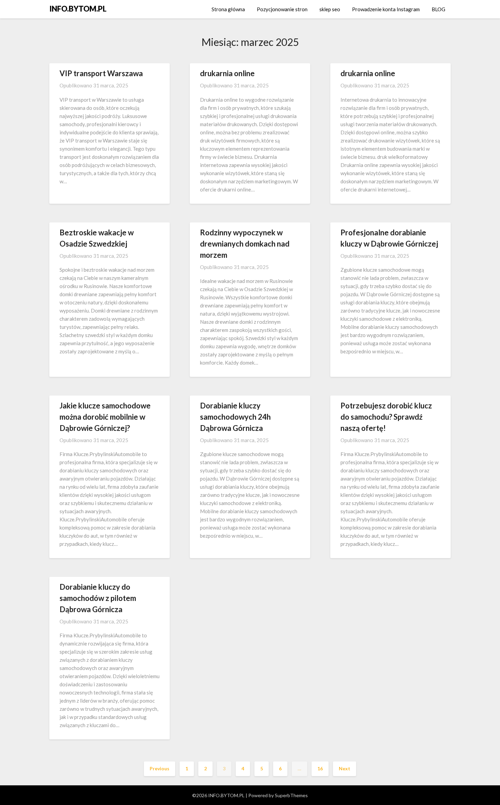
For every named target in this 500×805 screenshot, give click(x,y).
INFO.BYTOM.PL (77, 8)
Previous (159, 768)
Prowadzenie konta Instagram (386, 9)
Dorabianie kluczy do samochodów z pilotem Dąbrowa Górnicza (98, 598)
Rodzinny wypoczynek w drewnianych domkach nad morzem (244, 243)
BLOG (438, 9)
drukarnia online (227, 73)
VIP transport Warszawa (101, 73)
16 (320, 768)
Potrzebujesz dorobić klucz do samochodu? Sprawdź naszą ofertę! (386, 417)
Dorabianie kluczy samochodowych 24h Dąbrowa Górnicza (235, 417)
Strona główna (228, 9)
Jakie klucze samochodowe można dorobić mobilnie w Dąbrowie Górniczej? (105, 417)
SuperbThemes (291, 795)
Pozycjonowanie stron (282, 9)
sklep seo (329, 9)
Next (344, 768)
